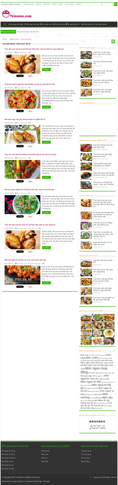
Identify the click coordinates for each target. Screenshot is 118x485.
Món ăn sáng (84, 400)
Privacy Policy (69, 4)
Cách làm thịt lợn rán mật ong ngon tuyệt (102, 146)
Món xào (107, 397)
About (61, 4)
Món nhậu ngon (29, 4)
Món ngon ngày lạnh (95, 373)
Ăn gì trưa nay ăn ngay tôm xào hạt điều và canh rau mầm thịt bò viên (30, 84)
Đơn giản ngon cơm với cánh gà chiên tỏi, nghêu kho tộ (25, 119)
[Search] (115, 4)
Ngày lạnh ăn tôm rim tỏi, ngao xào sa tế (102, 243)
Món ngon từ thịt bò (86, 385)
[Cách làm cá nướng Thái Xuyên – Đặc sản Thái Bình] (86, 185)
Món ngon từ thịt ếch (93, 391)
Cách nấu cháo (93, 355)
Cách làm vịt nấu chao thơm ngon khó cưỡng (101, 53)
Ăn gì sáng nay (108, 405)
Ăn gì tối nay (98, 408)
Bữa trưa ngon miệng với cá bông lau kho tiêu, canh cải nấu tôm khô (29, 189)
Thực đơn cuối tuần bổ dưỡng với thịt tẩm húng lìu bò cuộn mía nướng (30, 154)
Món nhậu (98, 394)
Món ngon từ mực (95, 377)
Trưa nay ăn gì (86, 454)
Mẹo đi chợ (104, 400)
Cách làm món (47, 24)
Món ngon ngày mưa (108, 373)
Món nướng (45, 451)
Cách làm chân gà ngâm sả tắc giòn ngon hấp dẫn (103, 299)
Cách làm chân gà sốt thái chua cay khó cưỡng (103, 81)
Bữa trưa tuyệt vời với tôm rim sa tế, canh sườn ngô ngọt (25, 260)
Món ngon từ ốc (89, 394)
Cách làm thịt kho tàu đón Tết (27, 32)
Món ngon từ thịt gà (8, 451)
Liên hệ (54, 4)
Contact (78, 4)
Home (5, 24)
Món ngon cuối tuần (32, 24)
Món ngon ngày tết (87, 376)
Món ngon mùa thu (92, 365)
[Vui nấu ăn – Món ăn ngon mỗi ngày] (17, 13)
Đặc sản (38, 4)
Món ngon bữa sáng (104, 360)
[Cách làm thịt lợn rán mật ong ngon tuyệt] (86, 148)
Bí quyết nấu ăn (73, 24)
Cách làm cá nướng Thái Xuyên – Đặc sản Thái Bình (103, 183)
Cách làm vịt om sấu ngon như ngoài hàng (103, 72)
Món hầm (101, 358)
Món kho (106, 358)
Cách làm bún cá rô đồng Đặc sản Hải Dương (102, 224)
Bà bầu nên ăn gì (88, 24)
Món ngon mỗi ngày (16, 24)
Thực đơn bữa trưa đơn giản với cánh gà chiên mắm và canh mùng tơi (30, 225)
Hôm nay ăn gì (102, 355)
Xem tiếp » (46, 69)
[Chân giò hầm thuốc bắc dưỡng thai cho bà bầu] (86, 166)
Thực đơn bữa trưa (101, 403)
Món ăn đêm (93, 400)
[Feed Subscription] (77, 44)
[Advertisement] (74, 14)
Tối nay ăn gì (96, 405)
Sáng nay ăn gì (88, 403)
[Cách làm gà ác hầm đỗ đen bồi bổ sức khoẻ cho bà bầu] (86, 176)
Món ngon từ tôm (7, 461)
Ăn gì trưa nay (88, 408)
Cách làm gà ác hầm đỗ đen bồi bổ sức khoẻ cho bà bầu (103, 174)
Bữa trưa (84, 355)
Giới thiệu (47, 4)
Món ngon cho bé (101, 24)
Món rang (92, 398)
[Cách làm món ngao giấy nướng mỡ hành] (86, 157)
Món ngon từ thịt (91, 381)
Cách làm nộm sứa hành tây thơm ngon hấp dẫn (102, 91)
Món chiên (92, 357)
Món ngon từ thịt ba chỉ (107, 382)
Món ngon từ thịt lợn (8, 458)
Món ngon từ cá (99, 376)
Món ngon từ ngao (102, 379)
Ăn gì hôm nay (60, 24)
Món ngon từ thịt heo (91, 388)
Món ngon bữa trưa (90, 362)
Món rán (98, 398)
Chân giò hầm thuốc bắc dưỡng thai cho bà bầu (102, 165)
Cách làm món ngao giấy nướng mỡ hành (102, 155)
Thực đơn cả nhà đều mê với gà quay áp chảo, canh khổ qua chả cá (103, 234)
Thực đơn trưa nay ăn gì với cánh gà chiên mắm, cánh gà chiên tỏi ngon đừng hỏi (34, 49)
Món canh (44, 454)
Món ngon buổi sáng (90, 360)
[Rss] (102, 4)
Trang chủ (97, 477)
